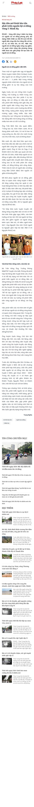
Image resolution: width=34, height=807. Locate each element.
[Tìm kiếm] (30, 3)
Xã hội (4, 16)
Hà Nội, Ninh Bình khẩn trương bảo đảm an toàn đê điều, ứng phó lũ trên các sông (17, 531)
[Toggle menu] (4, 3)
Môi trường (11, 16)
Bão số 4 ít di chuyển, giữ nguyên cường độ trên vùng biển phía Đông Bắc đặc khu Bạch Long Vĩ (16, 603)
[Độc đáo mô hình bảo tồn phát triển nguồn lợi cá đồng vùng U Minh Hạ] (17, 3)
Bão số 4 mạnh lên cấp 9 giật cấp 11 (15, 638)
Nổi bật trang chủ (7, 19)
